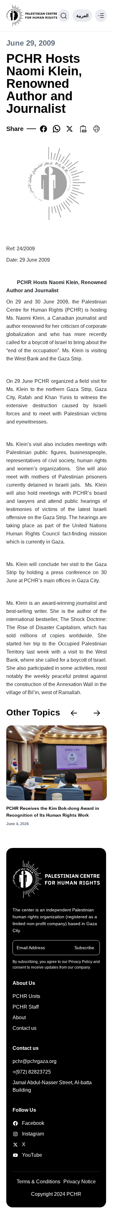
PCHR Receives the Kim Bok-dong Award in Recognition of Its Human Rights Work (52, 812)
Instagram (28, 1133)
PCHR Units (26, 996)
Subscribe (84, 947)
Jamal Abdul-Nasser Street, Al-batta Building (52, 1086)
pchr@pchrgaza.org (34, 1061)
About (19, 1017)
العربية (82, 15)
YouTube (28, 1155)
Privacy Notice (79, 1181)
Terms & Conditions (38, 1181)
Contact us (24, 1028)
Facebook (28, 1123)
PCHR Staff (26, 1007)
